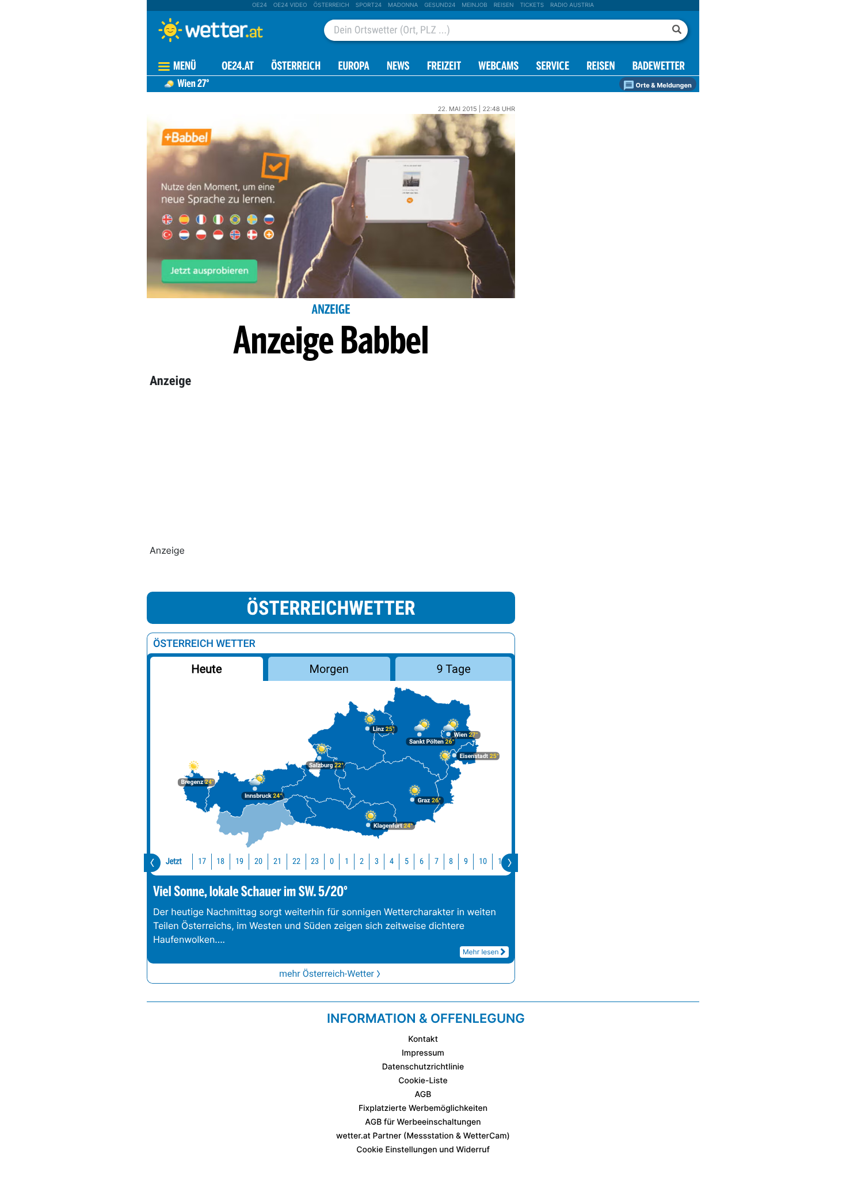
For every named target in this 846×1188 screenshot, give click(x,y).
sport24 (369, 5)
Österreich (331, 5)
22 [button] (296, 861)
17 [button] (202, 861)
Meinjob (474, 5)
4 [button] (392, 861)
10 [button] (483, 861)
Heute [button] (206, 669)
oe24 (259, 5)
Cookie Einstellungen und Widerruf (423, 1150)
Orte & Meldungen (663, 85)
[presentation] (152, 863)
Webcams (498, 67)
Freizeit (444, 67)
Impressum (423, 1053)
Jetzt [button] (174, 861)
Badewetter (658, 67)
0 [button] (332, 861)
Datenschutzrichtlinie (423, 1067)
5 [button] (407, 861)
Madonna (403, 5)
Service (552, 67)
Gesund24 (439, 5)
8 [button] (451, 861)
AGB (423, 1094)
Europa (353, 67)
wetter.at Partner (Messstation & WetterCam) (423, 1136)
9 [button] (466, 861)
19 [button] (239, 861)
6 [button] (422, 861)
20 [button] (258, 861)
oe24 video (290, 5)
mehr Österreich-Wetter (326, 973)
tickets (532, 5)
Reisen (504, 5)
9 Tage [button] (453, 669)
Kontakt (423, 1039)
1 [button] (347, 861)
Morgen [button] (329, 669)
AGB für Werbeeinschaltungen (423, 1122)
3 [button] (377, 861)
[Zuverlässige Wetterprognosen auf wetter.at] (230, 30)
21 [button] (277, 861)
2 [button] (362, 861)
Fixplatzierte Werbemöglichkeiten (423, 1108)
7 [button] (437, 861)
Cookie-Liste (422, 1081)
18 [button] (220, 861)
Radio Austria (572, 5)
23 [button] (315, 861)
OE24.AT (238, 67)
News (398, 67)
